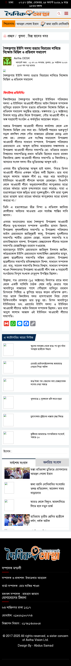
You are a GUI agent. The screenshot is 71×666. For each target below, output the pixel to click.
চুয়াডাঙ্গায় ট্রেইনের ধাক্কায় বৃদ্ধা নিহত (47, 416)
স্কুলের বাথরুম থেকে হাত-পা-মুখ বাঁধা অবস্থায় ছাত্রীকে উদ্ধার (48, 347)
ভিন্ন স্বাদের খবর (38, 36)
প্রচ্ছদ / (11, 36)
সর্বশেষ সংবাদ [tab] (19, 463)
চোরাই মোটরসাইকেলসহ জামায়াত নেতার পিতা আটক (46, 365)
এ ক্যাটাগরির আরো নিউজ (18, 337)
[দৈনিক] (32, 553)
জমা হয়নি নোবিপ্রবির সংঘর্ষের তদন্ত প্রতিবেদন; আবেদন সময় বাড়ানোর (48, 488)
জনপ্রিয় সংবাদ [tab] (52, 462)
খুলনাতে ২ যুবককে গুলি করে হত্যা (46, 398)
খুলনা (21, 36)
